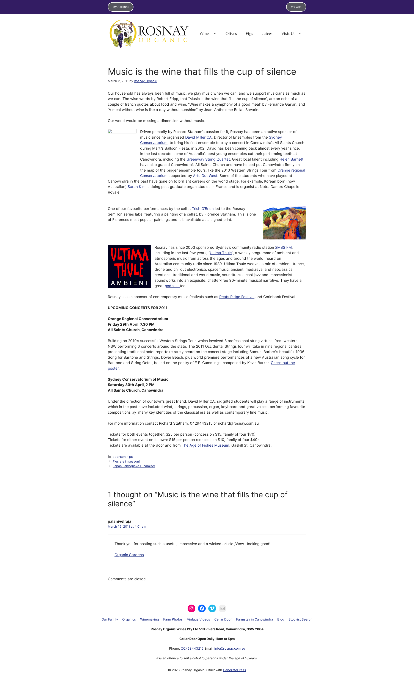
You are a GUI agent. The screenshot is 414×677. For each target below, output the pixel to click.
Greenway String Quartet (208, 159)
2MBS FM (283, 247)
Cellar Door (223, 619)
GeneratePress (234, 670)
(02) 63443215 (192, 648)
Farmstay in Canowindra (254, 619)
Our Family (110, 619)
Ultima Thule (221, 253)
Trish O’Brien (203, 208)
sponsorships (123, 456)
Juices (267, 33)
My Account (121, 6)
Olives (231, 33)
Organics (129, 619)
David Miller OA (198, 137)
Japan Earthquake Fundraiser (134, 466)
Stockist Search (300, 619)
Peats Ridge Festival (236, 297)
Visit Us (288, 33)
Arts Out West (205, 176)
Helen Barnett (291, 159)
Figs (249, 33)
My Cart (296, 6)
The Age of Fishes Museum (205, 445)
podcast (172, 286)
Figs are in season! (126, 461)
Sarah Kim (137, 186)
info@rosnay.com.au (229, 648)
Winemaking (149, 619)
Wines (204, 33)
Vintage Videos (198, 619)
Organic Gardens (129, 555)
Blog (280, 619)
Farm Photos (173, 619)
